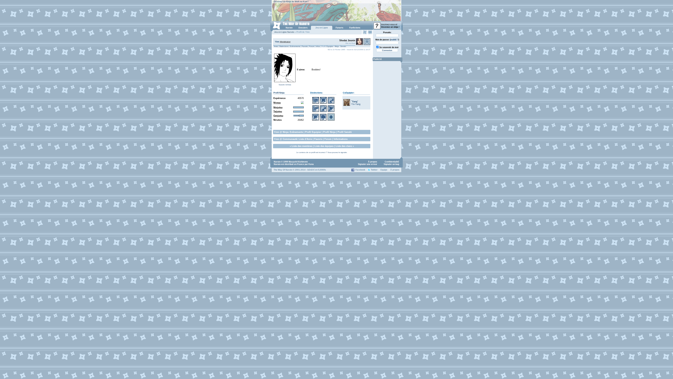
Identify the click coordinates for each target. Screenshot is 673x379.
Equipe (383, 170)
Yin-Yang (355, 104)
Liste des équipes (324, 146)
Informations (341, 139)
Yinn (277, 42)
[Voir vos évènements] (364, 32)
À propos (372, 162)
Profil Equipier (313, 132)
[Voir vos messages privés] (370, 32)
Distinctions (283, 46)
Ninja (337, 46)
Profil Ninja (278, 93)
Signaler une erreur (367, 164)
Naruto (277, 162)
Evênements (296, 132)
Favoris (305, 46)
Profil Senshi (345, 132)
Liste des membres (302, 146)
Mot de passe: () (387, 39)
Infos (318, 46)
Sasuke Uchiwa (285, 85)
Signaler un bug (391, 164)
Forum (311, 46)
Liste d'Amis (305, 139)
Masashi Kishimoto (298, 162)
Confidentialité (392, 162)
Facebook (360, 170)
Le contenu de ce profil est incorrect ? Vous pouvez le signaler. (321, 152)
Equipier (330, 46)
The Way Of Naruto (283, 170)
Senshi (343, 46)
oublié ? (394, 39)
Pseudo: (387, 32)
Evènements (295, 46)
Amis (276, 46)
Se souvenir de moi (388, 47)
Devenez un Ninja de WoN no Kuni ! (291, 1)
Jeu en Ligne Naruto (284, 32)
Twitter (374, 170)
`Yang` (354, 101)
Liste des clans (344, 146)
